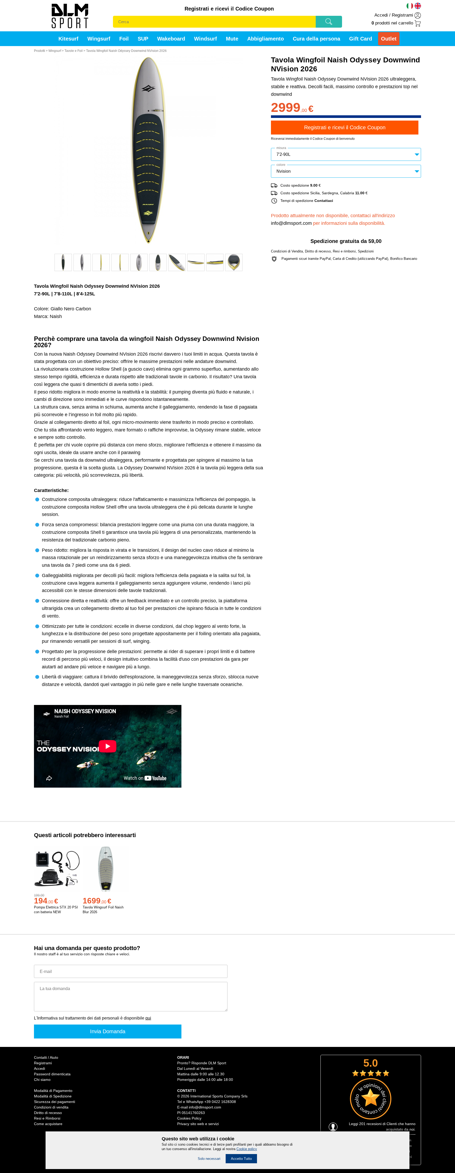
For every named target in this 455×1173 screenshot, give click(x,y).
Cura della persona (316, 39)
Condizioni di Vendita (287, 251)
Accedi (381, 15)
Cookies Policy (189, 1118)
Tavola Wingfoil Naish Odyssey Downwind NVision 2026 (126, 51)
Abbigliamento (265, 39)
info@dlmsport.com (291, 223)
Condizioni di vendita (51, 1107)
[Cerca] (328, 23)
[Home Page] (69, 30)
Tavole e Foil (74, 51)
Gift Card (360, 39)
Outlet (389, 39)
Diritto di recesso (318, 251)
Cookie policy (246, 1149)
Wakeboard (171, 39)
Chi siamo (42, 1079)
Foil (124, 39)
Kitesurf (68, 39)
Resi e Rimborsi (47, 1118)
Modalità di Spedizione (53, 1096)
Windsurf (205, 39)
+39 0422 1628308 (220, 1102)
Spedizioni (366, 251)
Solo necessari (209, 1159)
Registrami (402, 15)
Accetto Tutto (241, 1159)
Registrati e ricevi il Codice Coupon (229, 9)
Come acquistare (48, 1124)
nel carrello (392, 23)
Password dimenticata (52, 1074)
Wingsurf (98, 39)
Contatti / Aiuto (46, 1057)
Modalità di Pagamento (53, 1090)
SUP (143, 39)
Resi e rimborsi (344, 251)
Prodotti (39, 51)
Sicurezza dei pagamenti (54, 1102)
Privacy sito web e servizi (198, 1124)
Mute (232, 39)
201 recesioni (370, 1124)
